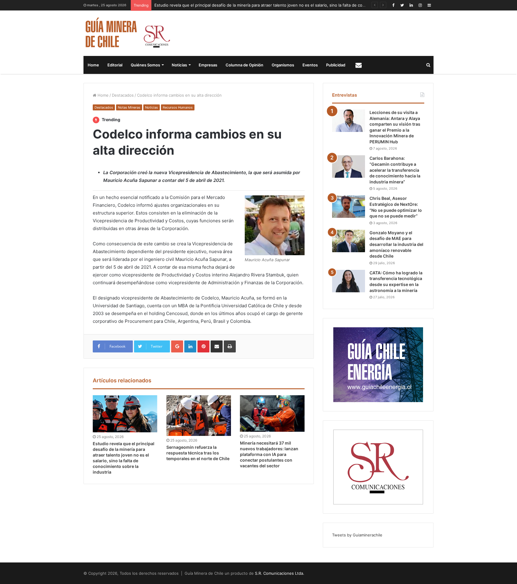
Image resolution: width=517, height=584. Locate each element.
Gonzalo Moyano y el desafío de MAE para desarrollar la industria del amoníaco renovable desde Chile (396, 244)
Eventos (310, 65)
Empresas (208, 65)
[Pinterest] (203, 346)
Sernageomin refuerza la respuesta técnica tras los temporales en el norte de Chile (197, 453)
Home (93, 65)
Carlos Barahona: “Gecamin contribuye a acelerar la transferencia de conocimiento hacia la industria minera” (394, 170)
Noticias (179, 65)
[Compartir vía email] (217, 346)
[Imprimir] (230, 346)
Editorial (114, 65)
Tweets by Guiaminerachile (357, 535)
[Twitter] (402, 5)
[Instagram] (420, 5)
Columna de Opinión (244, 65)
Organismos (283, 65)
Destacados (123, 95)
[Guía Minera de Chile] (127, 33)
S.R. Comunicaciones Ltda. (279, 573)
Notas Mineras (129, 107)
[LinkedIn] (411, 5)
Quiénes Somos (145, 65)
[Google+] (177, 346)
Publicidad (335, 65)
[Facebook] (393, 5)
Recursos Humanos (178, 107)
